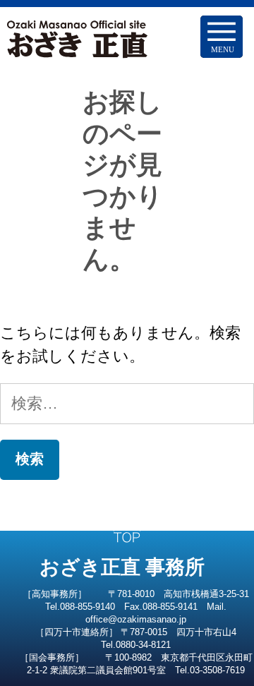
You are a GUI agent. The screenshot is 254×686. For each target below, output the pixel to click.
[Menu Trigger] (221, 37)
